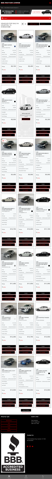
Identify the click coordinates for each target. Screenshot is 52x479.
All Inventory (9, 420)
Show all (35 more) (26, 412)
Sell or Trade (26, 119)
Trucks (8, 425)
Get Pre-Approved (35, 421)
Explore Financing (15, 81)
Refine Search (33, 24)
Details (8, 75)
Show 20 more (26, 410)
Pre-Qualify (8, 81)
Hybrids (9, 430)
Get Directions (30, 440)
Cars (9, 423)
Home (2, 7)
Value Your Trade (35, 423)
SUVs (9, 428)
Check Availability (9, 78)
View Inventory (34, 420)
